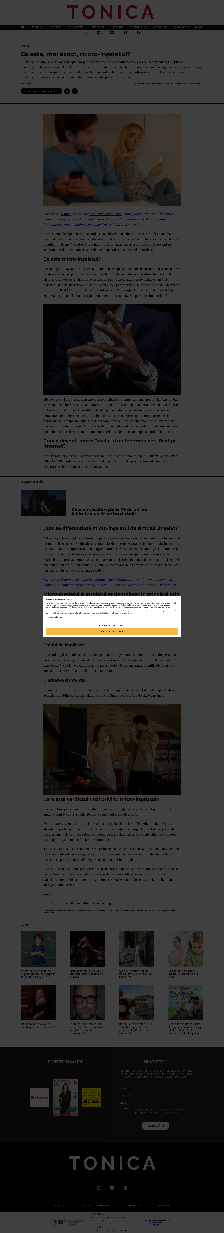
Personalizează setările (112, 625)
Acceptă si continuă (112, 631)
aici (60, 617)
